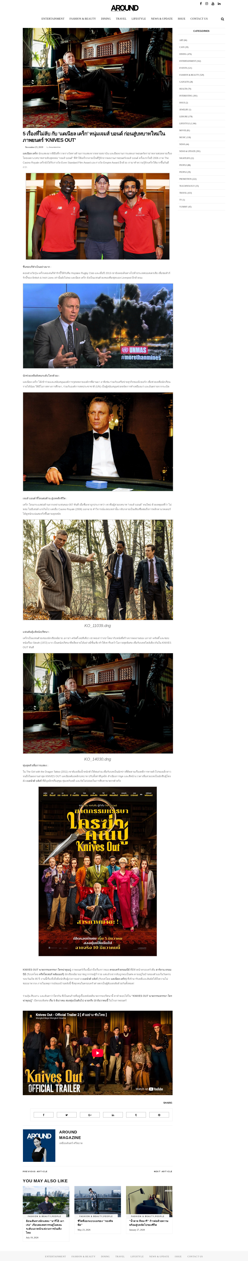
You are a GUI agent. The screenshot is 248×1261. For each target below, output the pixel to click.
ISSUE (182, 103)
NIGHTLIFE (184, 158)
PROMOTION (185, 179)
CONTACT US (195, 1256)
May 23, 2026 (84, 1230)
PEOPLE (40, 126)
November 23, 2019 (34, 147)
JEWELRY (183, 109)
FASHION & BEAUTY (39, 1216)
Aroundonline (55, 147)
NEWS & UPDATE (187, 151)
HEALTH (183, 89)
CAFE (182, 47)
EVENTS (183, 68)
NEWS (182, 144)
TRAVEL (183, 193)
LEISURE (183, 116)
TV (180, 200)
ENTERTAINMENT (187, 61)
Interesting (185, 96)
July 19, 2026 (32, 1237)
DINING (183, 54)
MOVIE (30, 126)
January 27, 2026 (137, 1230)
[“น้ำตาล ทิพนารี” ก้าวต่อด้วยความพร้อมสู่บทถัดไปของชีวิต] (149, 1201)
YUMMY (183, 207)
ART (181, 40)
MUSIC (182, 137)
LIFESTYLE (184, 123)
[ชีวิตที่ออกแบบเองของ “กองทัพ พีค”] (97, 1201)
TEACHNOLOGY (187, 186)
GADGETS (184, 82)
